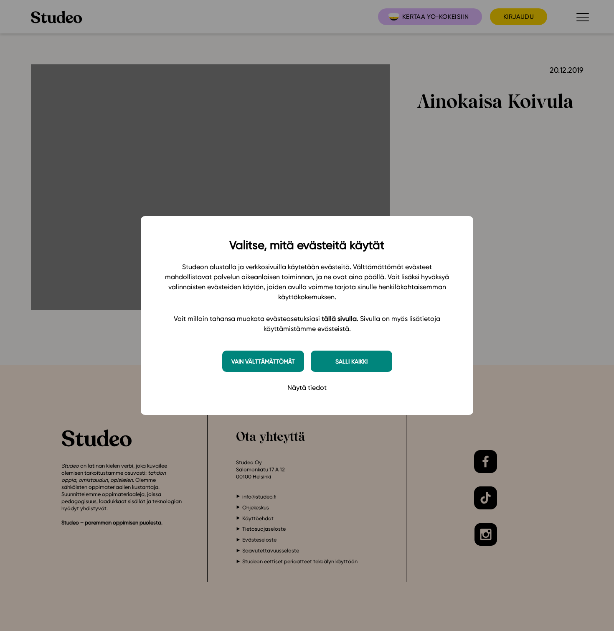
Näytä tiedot (307, 388)
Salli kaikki (351, 361)
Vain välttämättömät (263, 361)
